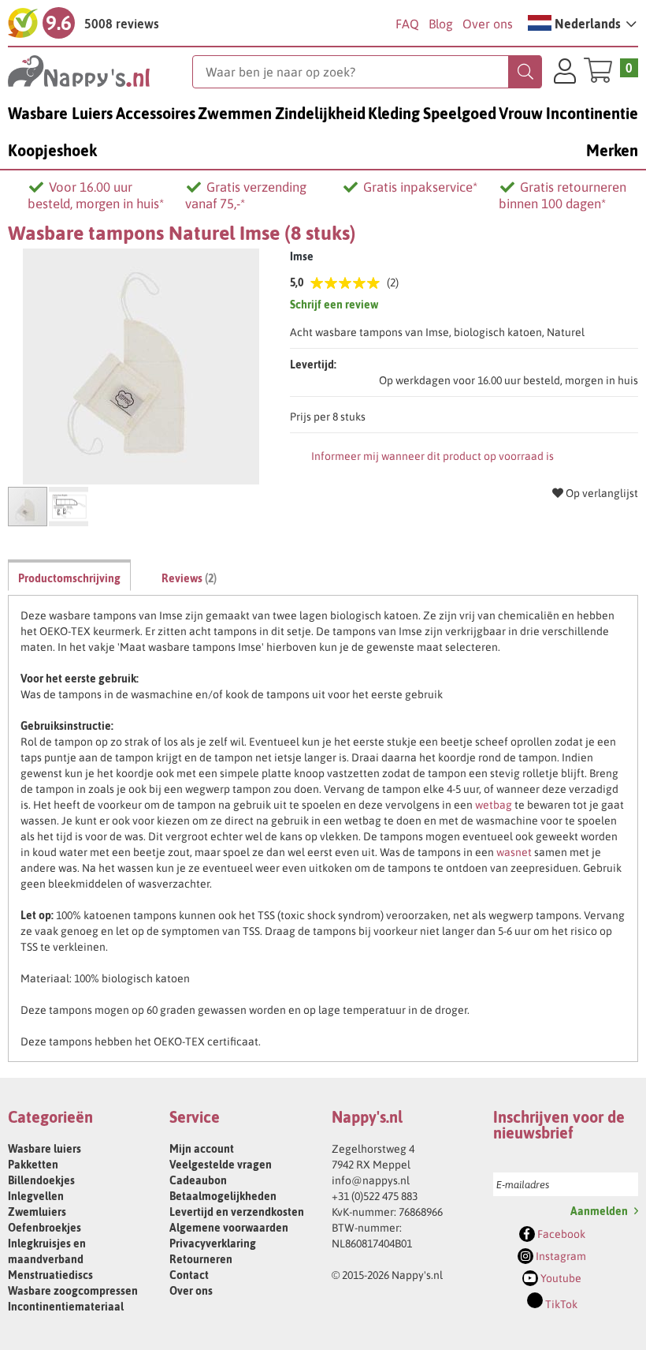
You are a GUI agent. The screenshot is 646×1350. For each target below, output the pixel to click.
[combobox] (367, 71)
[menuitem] (60, 113)
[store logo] (100, 71)
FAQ (407, 24)
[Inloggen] (565, 73)
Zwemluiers (37, 1212)
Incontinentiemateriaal (66, 1306)
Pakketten (33, 1164)
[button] (582, 23)
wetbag (493, 804)
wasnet (514, 852)
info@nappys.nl (371, 1180)
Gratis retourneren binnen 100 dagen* (562, 195)
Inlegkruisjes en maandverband (47, 1251)
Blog (441, 24)
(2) (393, 282)
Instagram (559, 1256)
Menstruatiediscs (50, 1275)
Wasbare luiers (44, 1148)
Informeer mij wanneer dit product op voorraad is (432, 456)
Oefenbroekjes (44, 1227)
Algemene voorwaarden (228, 1227)
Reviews (187, 578)
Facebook (560, 1234)
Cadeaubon (198, 1180)
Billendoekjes (41, 1180)
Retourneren (200, 1259)
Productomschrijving (69, 578)
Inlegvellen (36, 1196)
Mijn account (201, 1148)
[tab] (69, 575)
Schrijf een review (334, 304)
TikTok (560, 1304)
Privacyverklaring (212, 1243)
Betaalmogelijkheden (223, 1196)
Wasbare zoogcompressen (73, 1291)
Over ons (487, 24)
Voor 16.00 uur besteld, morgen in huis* (96, 195)
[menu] (323, 132)
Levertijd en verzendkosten (236, 1212)
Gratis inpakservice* (420, 187)
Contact (189, 1275)
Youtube (559, 1278)
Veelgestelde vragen (220, 1164)
